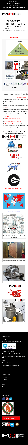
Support (4, 360)
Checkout (17, 3)
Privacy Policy (5, 387)
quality (6, 107)
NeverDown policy (9, 123)
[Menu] (24, 13)
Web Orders (4, 377)
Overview (7, 116)
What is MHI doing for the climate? (12, 118)
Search (3, 384)
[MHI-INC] (11, 13)
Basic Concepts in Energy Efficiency (12, 121)
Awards (17, 35)
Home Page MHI (14, 37)
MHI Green (8, 188)
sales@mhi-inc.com (19, 7)
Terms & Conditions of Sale (8, 382)
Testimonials (12, 35)
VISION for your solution (16, 188)
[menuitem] (13, 1)
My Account (10, 3)
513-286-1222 (7, 7)
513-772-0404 (14, 6)
